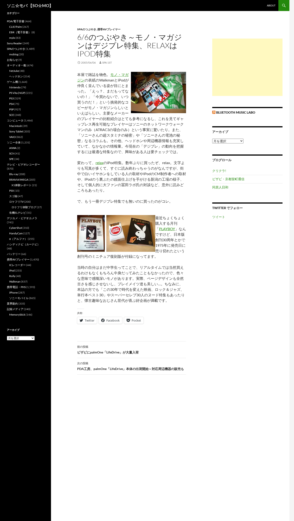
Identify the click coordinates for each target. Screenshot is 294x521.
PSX (11, 190)
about (271, 5)
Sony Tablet (16, 131)
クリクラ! (219, 171)
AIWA (12, 148)
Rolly (12, 276)
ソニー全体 (14, 142)
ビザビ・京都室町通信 (228, 179)
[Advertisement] (247, 67)
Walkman (14, 281)
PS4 (11, 104)
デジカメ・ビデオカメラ (22, 218)
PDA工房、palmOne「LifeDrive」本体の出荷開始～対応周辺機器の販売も (130, 366)
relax (99, 162)
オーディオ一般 (16, 65)
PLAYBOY (167, 229)
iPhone (13, 292)
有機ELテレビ (17, 212)
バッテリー (14, 254)
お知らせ (12, 60)
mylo (12, 37)
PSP (11, 109)
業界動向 (12, 303)
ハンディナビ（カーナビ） (23, 244)
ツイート (218, 217)
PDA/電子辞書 (15, 21)
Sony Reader (14, 43)
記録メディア (15, 309)
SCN (11, 153)
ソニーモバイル (18, 298)
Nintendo (15, 87)
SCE (11, 115)
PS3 (11, 98)
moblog (13, 54)
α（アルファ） (18, 239)
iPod (12, 270)
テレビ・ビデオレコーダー (23, 164)
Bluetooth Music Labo (235, 112)
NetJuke (14, 71)
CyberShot (15, 228)
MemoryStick (17, 314)
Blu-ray (13, 174)
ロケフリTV (16, 201)
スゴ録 (13, 196)
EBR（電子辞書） (20, 32)
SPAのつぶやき (86, 29)
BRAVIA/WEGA (18, 179)
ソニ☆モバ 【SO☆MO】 (30, 5)
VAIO (12, 137)
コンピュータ (15, 120)
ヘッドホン (16, 76)
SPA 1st (107, 62)
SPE (11, 159)
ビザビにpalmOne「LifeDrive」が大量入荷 (108, 349)
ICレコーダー (17, 265)
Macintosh (15, 126)
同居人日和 (220, 187)
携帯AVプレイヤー (109, 29)
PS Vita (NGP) (17, 93)
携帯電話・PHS (16, 287)
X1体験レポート (21, 185)
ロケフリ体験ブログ (23, 207)
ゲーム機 (12, 82)
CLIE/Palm (15, 26)
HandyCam (16, 233)
